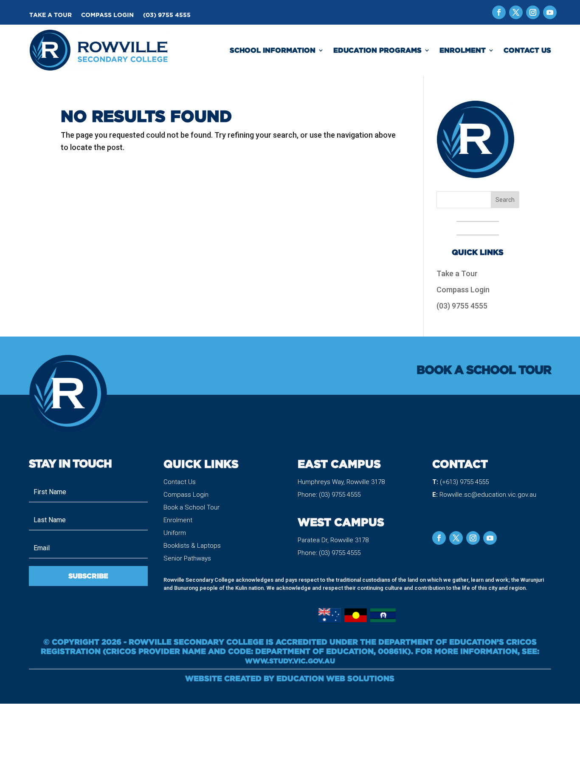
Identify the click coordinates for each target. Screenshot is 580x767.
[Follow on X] (516, 12)
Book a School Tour (191, 507)
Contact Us (179, 482)
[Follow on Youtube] (550, 12)
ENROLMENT (462, 50)
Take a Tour (50, 15)
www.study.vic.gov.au (290, 661)
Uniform (174, 533)
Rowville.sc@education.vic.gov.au (487, 494)
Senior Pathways (187, 558)
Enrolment (177, 520)
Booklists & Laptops (192, 545)
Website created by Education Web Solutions (289, 678)
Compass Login (107, 15)
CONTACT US (527, 50)
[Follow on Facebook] (499, 12)
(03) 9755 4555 (167, 15)
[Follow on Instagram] (533, 12)
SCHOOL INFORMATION (272, 50)
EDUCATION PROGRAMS (377, 50)
